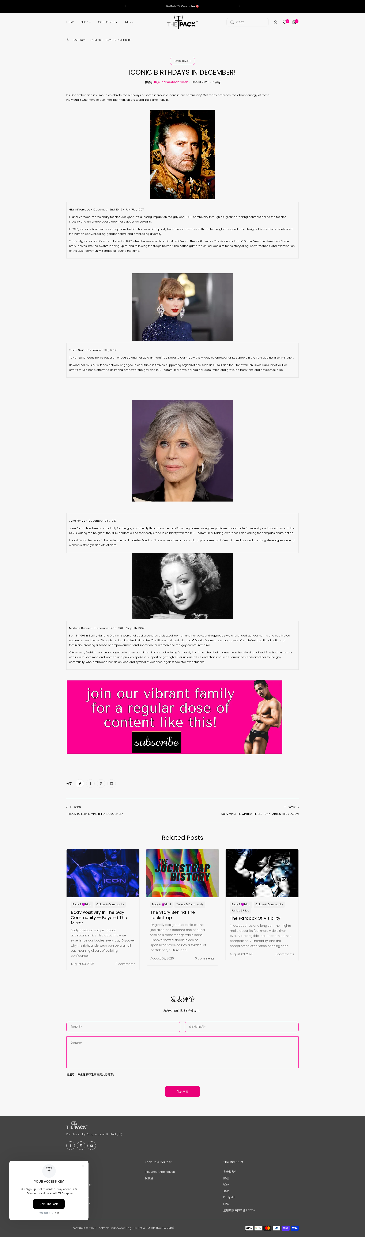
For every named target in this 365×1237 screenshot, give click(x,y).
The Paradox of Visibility (255, 918)
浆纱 (226, 1185)
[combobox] (247, 22)
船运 (226, 1178)
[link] (80, 783)
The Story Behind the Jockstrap (172, 915)
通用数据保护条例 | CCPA (239, 1210)
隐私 (226, 1204)
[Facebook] (70, 1145)
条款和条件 (230, 1172)
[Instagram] (81, 1145)
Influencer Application (160, 1172)
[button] (125, 6)
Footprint (229, 1197)
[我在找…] (232, 22)
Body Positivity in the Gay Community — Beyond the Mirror (99, 917)
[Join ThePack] (275, 22)
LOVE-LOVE (79, 40)
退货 (226, 1191)
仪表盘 (149, 1178)
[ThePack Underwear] (182, 22)
